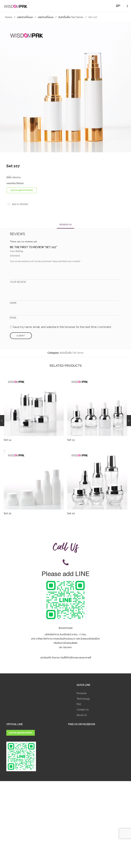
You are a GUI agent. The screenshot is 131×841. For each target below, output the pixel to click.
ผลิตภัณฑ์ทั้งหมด (25, 17)
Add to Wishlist (20, 204)
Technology (83, 698)
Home (8, 17)
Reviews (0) (66, 224)
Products (81, 693)
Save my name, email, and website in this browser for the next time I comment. (62, 327)
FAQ (79, 704)
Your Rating (16, 251)
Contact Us (83, 709)
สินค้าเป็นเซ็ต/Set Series (70, 17)
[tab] (65, 225)
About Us (82, 715)
